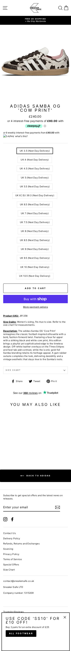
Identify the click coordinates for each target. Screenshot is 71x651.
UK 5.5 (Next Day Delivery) (35, 186)
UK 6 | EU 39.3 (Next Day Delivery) (34, 195)
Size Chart (13, 370)
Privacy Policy (11, 554)
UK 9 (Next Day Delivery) (35, 249)
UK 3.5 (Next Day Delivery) (35, 150)
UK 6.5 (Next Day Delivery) (35, 204)
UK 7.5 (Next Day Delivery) (35, 222)
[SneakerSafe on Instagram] (5, 519)
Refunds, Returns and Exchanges (21, 543)
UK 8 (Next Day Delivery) (35, 231)
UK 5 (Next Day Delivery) (35, 177)
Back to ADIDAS (38, 475)
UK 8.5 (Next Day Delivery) (35, 240)
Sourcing (8, 548)
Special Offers (11, 564)
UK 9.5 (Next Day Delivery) (35, 258)
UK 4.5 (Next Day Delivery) (35, 168)
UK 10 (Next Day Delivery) (34, 267)
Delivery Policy (11, 538)
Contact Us (9, 533)
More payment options (35, 306)
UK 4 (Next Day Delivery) (35, 159)
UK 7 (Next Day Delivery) (35, 213)
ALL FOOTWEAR (21, 633)
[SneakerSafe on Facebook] (12, 519)
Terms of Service (12, 559)
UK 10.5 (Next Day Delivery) (34, 275)
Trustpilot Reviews (13, 611)
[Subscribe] (57, 507)
